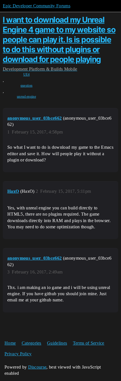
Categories (31, 343)
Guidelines (57, 343)
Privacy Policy (18, 353)
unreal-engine (26, 96)
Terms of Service (88, 343)
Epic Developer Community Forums (36, 5)
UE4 (26, 74)
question (27, 85)
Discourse (37, 367)
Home (10, 343)
